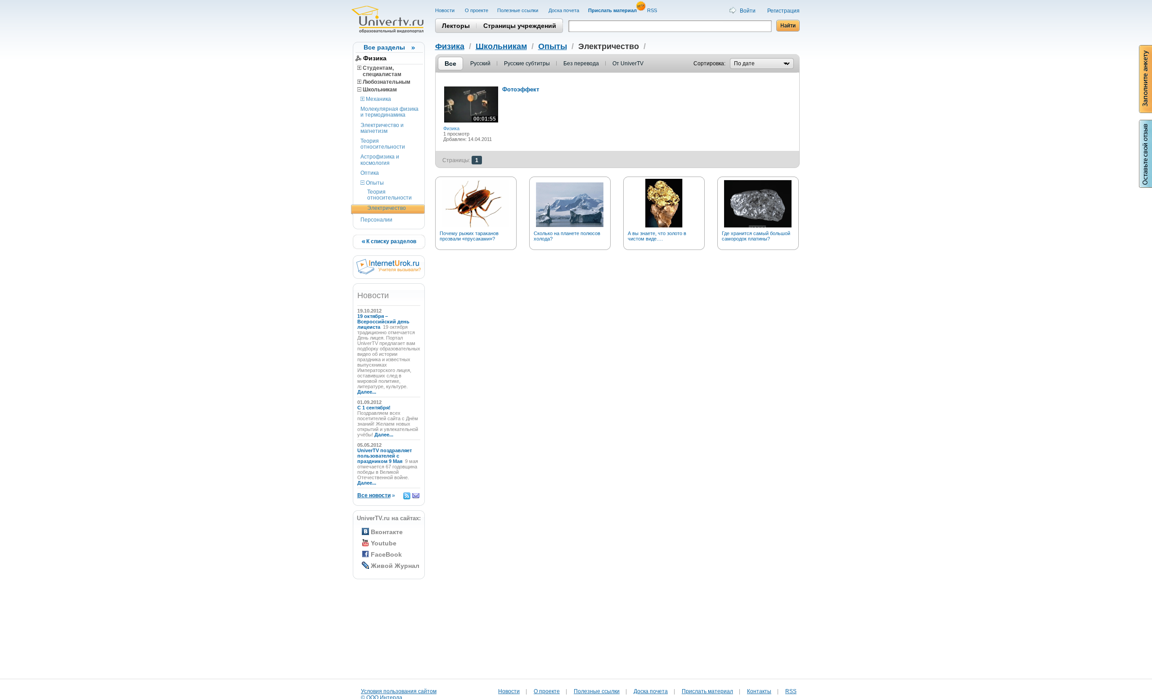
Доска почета (564, 10)
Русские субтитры (527, 63)
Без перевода (581, 63)
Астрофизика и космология (379, 160)
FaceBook (386, 554)
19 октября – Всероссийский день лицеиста (383, 321)
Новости (445, 10)
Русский (480, 63)
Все (450, 63)
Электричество (386, 208)
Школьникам (379, 89)
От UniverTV (628, 63)
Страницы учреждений (519, 25)
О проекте (476, 10)
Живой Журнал (395, 565)
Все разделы (384, 47)
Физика (375, 58)
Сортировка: (709, 63)
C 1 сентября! (374, 407)
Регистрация (783, 11)
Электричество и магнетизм (382, 128)
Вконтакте (387, 532)
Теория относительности (382, 144)
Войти (748, 11)
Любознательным (385, 82)
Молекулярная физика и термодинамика (389, 112)
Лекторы (456, 25)
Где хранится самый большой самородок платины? (756, 236)
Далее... (366, 392)
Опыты (374, 183)
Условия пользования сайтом (398, 691)
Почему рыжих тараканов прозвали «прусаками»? (469, 236)
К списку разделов (390, 241)
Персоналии (376, 220)
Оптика (369, 173)
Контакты (759, 691)
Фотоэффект (520, 89)
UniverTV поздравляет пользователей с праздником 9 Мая (384, 456)
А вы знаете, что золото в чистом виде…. (657, 236)
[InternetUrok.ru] (388, 272)
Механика (377, 99)
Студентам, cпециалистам (379, 71)
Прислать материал (707, 691)
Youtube (383, 543)
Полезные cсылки (518, 10)
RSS (652, 10)
